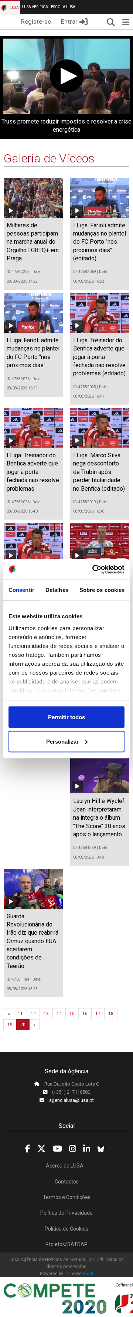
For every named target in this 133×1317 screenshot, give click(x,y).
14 (59, 1013)
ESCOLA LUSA (63, 7)
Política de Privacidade (66, 1213)
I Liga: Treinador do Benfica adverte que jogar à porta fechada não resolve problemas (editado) (99, 357)
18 (110, 1013)
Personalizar (62, 741)
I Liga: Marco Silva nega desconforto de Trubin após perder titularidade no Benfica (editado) (99, 472)
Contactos (67, 1182)
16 (85, 1013)
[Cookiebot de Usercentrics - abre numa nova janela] (94, 569)
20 (22, 1024)
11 (20, 1013)
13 (46, 1013)
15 (72, 1013)
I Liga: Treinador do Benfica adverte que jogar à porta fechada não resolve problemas (33, 472)
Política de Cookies (66, 1229)
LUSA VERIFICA (35, 7)
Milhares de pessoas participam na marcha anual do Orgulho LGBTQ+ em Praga (33, 242)
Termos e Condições (67, 1197)
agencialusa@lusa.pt (71, 1100)
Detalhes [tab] (56, 590)
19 (10, 1024)
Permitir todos (66, 717)
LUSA (14, 8)
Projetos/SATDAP (66, 1244)
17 (97, 1013)
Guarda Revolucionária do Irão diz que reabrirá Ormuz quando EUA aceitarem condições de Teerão (32, 941)
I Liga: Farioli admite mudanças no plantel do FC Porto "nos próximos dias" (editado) (99, 242)
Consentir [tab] (21, 590)
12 (33, 1013)
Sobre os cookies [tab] (102, 590)
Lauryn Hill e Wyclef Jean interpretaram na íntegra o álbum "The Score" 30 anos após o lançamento (99, 817)
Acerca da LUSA (64, 1166)
